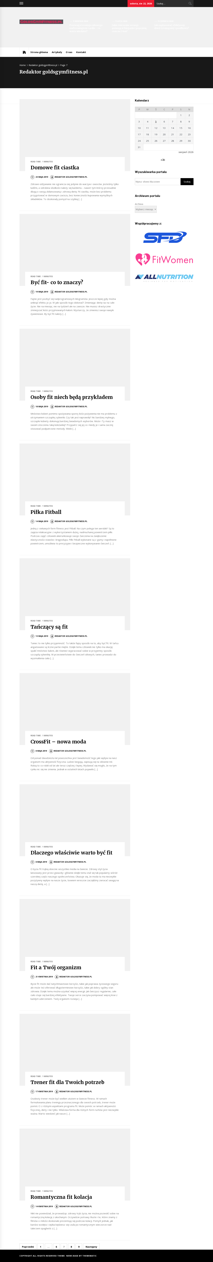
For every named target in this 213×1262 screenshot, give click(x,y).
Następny (91, 1246)
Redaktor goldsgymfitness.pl (71, 177)
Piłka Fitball (46, 512)
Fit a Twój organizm (56, 967)
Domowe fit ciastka (55, 168)
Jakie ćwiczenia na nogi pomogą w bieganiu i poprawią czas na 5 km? (129, 28)
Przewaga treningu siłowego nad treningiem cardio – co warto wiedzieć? (85, 28)
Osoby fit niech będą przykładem (72, 397)
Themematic (89, 1255)
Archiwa (139, 203)
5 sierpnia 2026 (80, 21)
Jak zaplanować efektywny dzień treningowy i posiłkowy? (171, 27)
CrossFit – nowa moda (58, 742)
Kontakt (81, 52)
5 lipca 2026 (121, 21)
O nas (69, 52)
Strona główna (39, 52)
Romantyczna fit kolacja (61, 1197)
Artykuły (57, 52)
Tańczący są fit (49, 627)
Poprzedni (28, 1246)
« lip (163, 159)
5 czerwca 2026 (166, 21)
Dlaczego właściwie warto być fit (71, 853)
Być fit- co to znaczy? (57, 282)
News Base (72, 1255)
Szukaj (187, 181)
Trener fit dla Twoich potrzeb (67, 1082)
